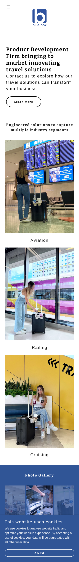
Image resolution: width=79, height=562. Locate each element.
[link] (39, 6)
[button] (10, 7)
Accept (39, 552)
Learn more (23, 101)
